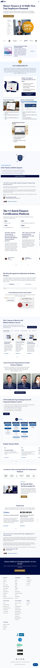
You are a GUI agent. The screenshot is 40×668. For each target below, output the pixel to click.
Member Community (6, 624)
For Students (29, 581)
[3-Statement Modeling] (20, 344)
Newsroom (5, 596)
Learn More (32, 51)
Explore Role (6, 457)
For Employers (5, 609)
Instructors (4, 581)
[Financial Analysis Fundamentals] (8, 344)
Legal (27, 604)
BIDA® (16, 586)
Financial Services (6, 606)
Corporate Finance (6, 604)
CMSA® (16, 583)
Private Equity (17, 616)
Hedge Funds (17, 614)
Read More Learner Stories (12, 201)
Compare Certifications (18, 593)
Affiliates (4, 594)
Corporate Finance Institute (3, 1)
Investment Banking (18, 606)
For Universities (5, 611)
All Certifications (17, 591)
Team (4, 583)
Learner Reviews (6, 591)
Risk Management (18, 611)
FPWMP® (16, 588)
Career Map (17, 619)
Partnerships (5, 593)
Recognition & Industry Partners (8, 598)
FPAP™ (16, 581)
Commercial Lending (18, 609)
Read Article (6, 525)
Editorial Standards (6, 586)
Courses (16, 598)
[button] (27, 265)
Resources (5, 627)
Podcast (4, 629)
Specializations (17, 596)
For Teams (28, 583)
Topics (16, 594)
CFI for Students (5, 588)
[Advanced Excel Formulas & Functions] (31, 344)
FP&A (16, 604)
